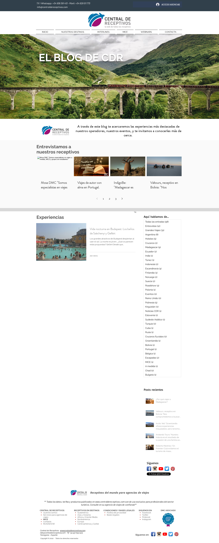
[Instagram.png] (155, 468)
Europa (80, 521)
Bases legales (113, 515)
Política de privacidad (116, 513)
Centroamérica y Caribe (88, 524)
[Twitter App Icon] (167, 468)
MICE (45, 519)
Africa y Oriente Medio (87, 517)
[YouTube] (161, 468)
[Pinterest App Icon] (173, 468)
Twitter (145, 515)
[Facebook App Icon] (149, 468)
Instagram (146, 519)
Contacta (47, 521)
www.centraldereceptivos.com (110, 501)
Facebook (146, 513)
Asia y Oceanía (84, 515)
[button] (135, 212)
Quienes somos (50, 513)
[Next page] (122, 198)
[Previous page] (97, 198)
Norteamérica (83, 519)
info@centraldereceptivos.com (53, 533)
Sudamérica (82, 513)
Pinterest (146, 517)
